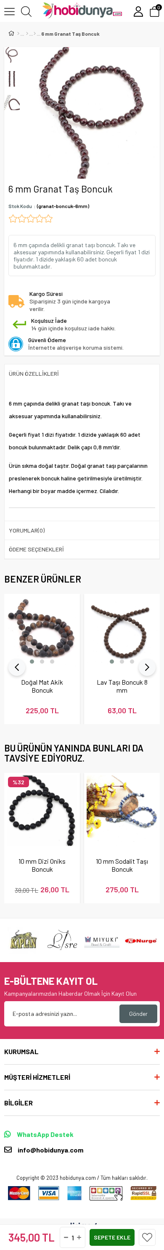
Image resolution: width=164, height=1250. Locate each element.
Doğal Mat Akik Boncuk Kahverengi (42, 686)
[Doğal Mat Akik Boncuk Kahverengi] (42, 631)
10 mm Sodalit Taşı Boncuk (122, 865)
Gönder (138, 1013)
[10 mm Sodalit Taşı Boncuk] (122, 810)
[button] (32, 661)
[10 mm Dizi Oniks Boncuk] (42, 810)
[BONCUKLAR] (27, 33)
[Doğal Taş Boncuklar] (35, 33)
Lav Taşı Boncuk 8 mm (122, 686)
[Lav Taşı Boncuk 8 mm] (122, 631)
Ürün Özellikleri (34, 373)
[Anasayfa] (18, 33)
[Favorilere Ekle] (147, 1237)
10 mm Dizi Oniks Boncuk (42, 865)
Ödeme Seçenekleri (36, 549)
